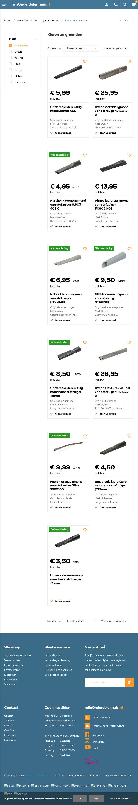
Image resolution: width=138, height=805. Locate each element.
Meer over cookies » (120, 798)
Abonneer (129, 682)
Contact (8, 715)
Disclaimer (10, 674)
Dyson (18, 51)
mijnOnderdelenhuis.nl (30, 4)
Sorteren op (54, 48)
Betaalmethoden (54, 665)
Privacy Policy (12, 669)
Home (7, 20)
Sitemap (59, 775)
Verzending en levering (57, 660)
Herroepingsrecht (14, 665)
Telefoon (9, 720)
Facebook (9, 735)
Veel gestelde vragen (56, 674)
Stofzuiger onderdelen (47, 20)
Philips (18, 76)
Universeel (20, 82)
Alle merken (21, 45)
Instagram (10, 740)
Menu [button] (4, 4)
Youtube (97, 748)
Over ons (9, 725)
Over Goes (10, 730)
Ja (80, 798)
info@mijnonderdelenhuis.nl (102, 725)
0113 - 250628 (115, 6)
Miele (17, 63)
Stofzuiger (23, 20)
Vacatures (9, 684)
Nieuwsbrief (11, 679)
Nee (96, 798)
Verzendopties (12, 660)
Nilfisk (18, 70)
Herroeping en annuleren (58, 669)
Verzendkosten (53, 655)
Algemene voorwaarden (17, 655)
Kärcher (19, 57)
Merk (12, 39)
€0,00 (133, 4)
